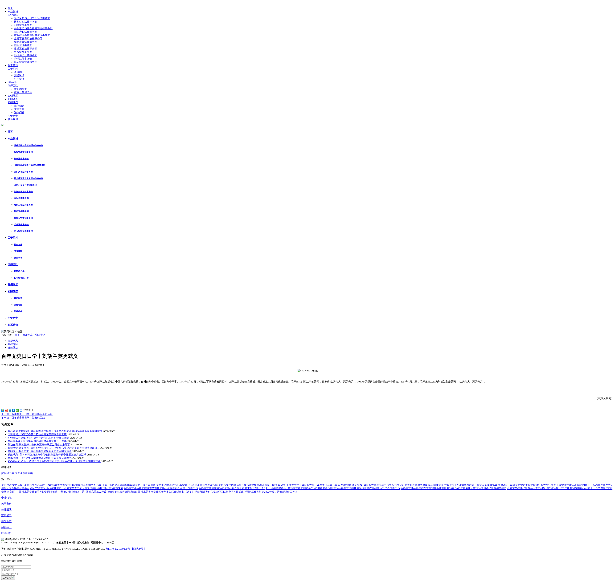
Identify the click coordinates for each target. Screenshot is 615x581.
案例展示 (13, 95)
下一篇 (23, 417)
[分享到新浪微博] (6, 410)
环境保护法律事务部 (25, 55)
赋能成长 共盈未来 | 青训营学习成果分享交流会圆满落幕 (40, 451)
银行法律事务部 (23, 52)
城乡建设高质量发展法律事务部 (32, 35)
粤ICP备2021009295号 (118, 548)
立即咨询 (7, 578)
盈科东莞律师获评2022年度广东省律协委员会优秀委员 (369, 488)
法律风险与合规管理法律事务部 (32, 18)
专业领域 (13, 11)
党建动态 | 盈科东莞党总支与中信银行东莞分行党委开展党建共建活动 (47, 454)
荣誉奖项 (19, 75)
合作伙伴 (19, 78)
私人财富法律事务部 (25, 62)
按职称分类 (20, 89)
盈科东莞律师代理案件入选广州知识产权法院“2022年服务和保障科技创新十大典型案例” (557, 488)
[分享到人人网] (13, 410)
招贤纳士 (13, 115)
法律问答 (19, 112)
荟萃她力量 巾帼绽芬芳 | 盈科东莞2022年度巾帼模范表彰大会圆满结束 (97, 491)
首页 (10, 8)
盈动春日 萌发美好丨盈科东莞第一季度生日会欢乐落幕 (39, 444)
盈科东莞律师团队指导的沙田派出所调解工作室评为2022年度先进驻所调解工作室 (251, 491)
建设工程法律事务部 (25, 48)
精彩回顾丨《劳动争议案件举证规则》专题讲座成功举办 (40, 458)
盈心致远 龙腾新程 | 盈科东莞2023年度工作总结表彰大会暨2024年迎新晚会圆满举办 (55, 431)
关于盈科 (13, 65)
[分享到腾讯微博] (10, 410)
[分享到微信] (17, 410)
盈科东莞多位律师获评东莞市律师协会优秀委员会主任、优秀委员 (161, 488)
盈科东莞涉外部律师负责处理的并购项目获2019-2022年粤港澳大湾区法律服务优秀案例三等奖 (453, 488)
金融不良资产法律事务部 (28, 38)
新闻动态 (13, 99)
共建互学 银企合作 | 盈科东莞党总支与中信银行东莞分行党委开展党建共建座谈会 (54, 448)
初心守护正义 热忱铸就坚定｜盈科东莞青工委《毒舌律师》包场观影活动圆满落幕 (54, 461)
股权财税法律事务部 (25, 21)
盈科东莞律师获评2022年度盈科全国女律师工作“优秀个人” (232, 488)
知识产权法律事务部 (25, 31)
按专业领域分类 (23, 92)
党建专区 (19, 109)
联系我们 (13, 119)
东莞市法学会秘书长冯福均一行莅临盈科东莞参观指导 (38, 437)
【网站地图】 (138, 548)
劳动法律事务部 (23, 58)
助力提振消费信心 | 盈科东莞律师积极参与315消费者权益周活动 (302, 488)
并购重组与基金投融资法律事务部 (33, 28)
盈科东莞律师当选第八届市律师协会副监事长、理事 (37, 441)
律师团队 (13, 82)
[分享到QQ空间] (2, 410)
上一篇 (27, 414)
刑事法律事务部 (23, 25)
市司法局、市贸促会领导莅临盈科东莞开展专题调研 (37, 434)
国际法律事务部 (23, 45)
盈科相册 (19, 72)
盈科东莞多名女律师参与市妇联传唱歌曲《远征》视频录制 (171, 491)
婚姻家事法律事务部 (25, 42)
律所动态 (19, 105)
